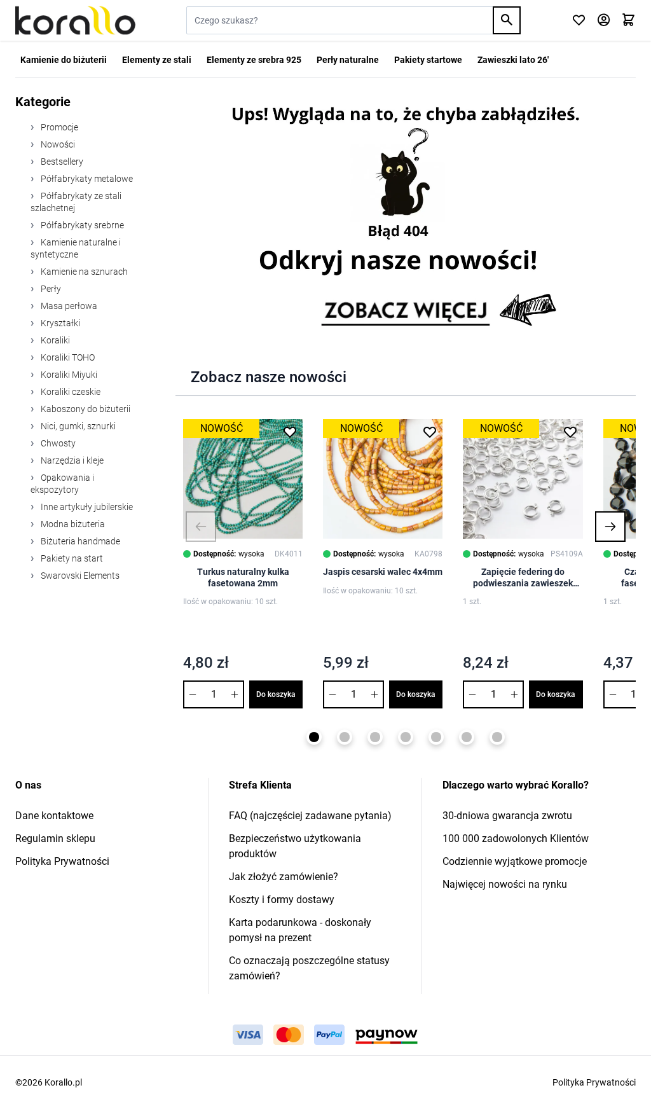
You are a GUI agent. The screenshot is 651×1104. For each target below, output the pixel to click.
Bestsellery (61, 161)
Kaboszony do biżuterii (84, 409)
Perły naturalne (348, 60)
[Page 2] (344, 737)
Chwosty (57, 443)
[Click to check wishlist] (579, 21)
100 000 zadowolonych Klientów (515, 838)
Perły (50, 289)
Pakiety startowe (428, 60)
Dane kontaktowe (54, 816)
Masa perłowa (68, 306)
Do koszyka (276, 694)
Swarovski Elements (79, 575)
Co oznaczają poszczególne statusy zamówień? (309, 968)
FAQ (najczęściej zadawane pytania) (310, 816)
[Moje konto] (603, 21)
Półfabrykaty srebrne (81, 225)
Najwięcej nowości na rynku (504, 884)
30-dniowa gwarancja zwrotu (507, 816)
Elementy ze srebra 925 (254, 60)
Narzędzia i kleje (71, 460)
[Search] (507, 20)
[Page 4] (406, 737)
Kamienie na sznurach (83, 271)
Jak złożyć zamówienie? (283, 877)
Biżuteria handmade (79, 541)
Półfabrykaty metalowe (86, 179)
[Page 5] (436, 737)
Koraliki (54, 340)
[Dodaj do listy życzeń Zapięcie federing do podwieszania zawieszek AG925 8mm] (570, 431)
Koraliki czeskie (69, 392)
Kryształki (59, 323)
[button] (201, 526)
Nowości (57, 144)
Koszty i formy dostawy (281, 900)
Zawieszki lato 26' (513, 60)
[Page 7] (497, 737)
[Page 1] (314, 737)
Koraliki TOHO (67, 357)
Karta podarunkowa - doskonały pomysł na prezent (300, 930)
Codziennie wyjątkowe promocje (514, 861)
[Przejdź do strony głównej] (75, 20)
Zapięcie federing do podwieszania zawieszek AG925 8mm (523, 578)
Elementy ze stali (156, 60)
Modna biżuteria (72, 524)
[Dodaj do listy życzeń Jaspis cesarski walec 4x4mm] (429, 431)
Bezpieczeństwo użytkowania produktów (295, 846)
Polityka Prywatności (62, 861)
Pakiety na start (71, 558)
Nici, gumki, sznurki (77, 426)
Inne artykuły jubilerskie (86, 507)
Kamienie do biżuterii (63, 60)
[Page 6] (467, 737)
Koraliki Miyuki (68, 374)
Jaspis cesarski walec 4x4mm (382, 572)
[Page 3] (375, 737)
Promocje (58, 127)
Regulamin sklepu (55, 838)
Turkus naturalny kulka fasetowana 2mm (243, 577)
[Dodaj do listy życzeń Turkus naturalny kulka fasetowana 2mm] (290, 431)
